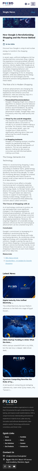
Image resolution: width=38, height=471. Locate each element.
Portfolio (23, 437)
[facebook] (5, 466)
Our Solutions (9, 443)
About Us (8, 440)
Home (7, 437)
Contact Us (24, 446)
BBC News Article (11, 258)
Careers (22, 443)
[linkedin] (9, 466)
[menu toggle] (33, 4)
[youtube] (14, 466)
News (33, 12)
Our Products (9, 446)
